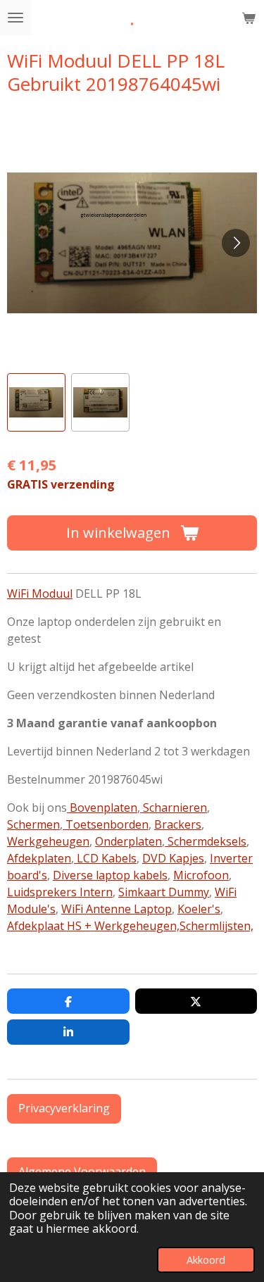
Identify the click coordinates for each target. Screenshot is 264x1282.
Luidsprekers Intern (60, 892)
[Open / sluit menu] (15, 17)
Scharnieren (173, 807)
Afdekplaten (39, 858)
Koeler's (198, 909)
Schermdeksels (205, 841)
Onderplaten (128, 841)
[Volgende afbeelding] (236, 243)
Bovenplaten (102, 807)
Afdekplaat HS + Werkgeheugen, (93, 926)
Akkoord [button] (206, 1260)
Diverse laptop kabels (110, 875)
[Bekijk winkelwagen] (248, 17)
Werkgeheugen (48, 841)
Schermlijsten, (216, 926)
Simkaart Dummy (163, 892)
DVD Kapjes (173, 858)
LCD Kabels (105, 858)
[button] (36, 402)
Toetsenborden (106, 824)
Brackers (177, 824)
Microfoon (201, 875)
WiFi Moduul (40, 593)
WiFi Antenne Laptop (116, 909)
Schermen (33, 824)
